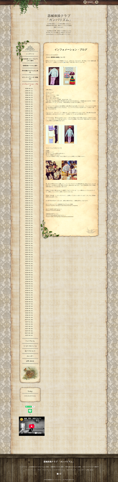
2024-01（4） (29, 158)
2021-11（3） (29, 216)
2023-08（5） (29, 169)
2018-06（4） (29, 306)
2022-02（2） (29, 209)
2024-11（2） (29, 135)
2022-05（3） (29, 203)
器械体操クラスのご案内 (30, 65)
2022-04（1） (29, 205)
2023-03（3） (29, 180)
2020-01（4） (29, 263)
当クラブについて (30, 351)
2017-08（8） (29, 328)
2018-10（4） (29, 297)
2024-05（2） (29, 149)
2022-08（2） (29, 196)
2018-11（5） (29, 295)
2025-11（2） (29, 108)
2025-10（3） (29, 111)
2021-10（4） (29, 218)
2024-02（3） (29, 156)
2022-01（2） (29, 212)
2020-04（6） (29, 257)
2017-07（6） (29, 331)
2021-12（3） (29, 214)
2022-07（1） (29, 198)
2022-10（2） (29, 191)
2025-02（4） (29, 129)
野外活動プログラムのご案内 (30, 71)
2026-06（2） (29, 93)
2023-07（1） (29, 171)
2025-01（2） (29, 131)
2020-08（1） (29, 250)
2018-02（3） (29, 315)
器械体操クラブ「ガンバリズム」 (54, 479)
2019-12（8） (29, 265)
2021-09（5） (29, 221)
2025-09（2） (29, 113)
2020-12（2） (29, 241)
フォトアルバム (30, 341)
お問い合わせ (30, 361)
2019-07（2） (29, 277)
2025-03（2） (29, 126)
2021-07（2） (29, 225)
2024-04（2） (29, 151)
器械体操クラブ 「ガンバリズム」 (59, 462)
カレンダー (30, 356)
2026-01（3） (29, 104)
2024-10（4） (29, 138)
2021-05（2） (29, 230)
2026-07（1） (29, 90)
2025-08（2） (29, 115)
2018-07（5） (29, 304)
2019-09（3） (29, 272)
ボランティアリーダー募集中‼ (30, 78)
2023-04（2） (29, 178)
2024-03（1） (29, 153)
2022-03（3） (29, 207)
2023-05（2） (29, 176)
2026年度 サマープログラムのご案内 (30, 60)
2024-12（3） (29, 133)
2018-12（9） (29, 292)
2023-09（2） (29, 167)
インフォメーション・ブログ (30, 85)
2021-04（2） (29, 232)
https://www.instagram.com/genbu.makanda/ (60, 216)
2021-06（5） (29, 227)
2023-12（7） (29, 160)
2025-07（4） (29, 117)
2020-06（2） (29, 252)
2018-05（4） (29, 308)
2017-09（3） (29, 326)
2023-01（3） (29, 185)
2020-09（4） (29, 248)
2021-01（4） (29, 239)
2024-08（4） (29, 142)
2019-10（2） (29, 270)
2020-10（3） (29, 245)
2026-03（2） (29, 99)
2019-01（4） (29, 290)
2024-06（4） (29, 147)
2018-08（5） (29, 301)
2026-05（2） (29, 95)
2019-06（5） (29, 279)
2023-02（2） (29, 182)
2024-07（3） (29, 144)
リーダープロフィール (30, 346)
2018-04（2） (29, 310)
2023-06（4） (29, 173)
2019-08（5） (29, 274)
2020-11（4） (29, 243)
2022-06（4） (29, 200)
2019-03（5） (29, 286)
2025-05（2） (29, 122)
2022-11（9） (29, 189)
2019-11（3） (29, 268)
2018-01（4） (29, 317)
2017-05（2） (29, 335)
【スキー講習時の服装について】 (56, 57)
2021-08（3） (29, 223)
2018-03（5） (29, 313)
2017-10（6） (29, 324)
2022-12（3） (29, 187)
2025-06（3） (29, 120)
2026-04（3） (29, 97)
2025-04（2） (29, 124)
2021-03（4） (29, 234)
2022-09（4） (29, 194)
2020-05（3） (29, 254)
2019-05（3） (29, 281)
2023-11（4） (29, 162)
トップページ (30, 54)
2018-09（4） (29, 299)
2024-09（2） (29, 140)
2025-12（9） (29, 106)
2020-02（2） (29, 261)
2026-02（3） (29, 102)
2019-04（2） (29, 283)
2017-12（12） (29, 319)
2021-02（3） (29, 236)
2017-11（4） (29, 322)
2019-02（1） (29, 288)
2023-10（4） (29, 165)
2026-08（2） (29, 88)
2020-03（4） (29, 259)
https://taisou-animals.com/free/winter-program (62, 205)
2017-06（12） (29, 333)
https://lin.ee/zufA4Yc (53, 210)
